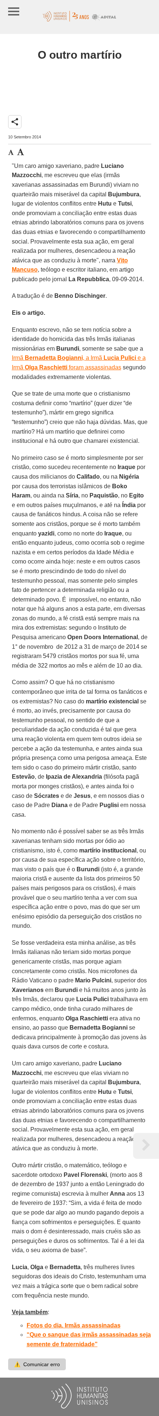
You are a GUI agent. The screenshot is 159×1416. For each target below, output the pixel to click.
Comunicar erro (37, 1364)
